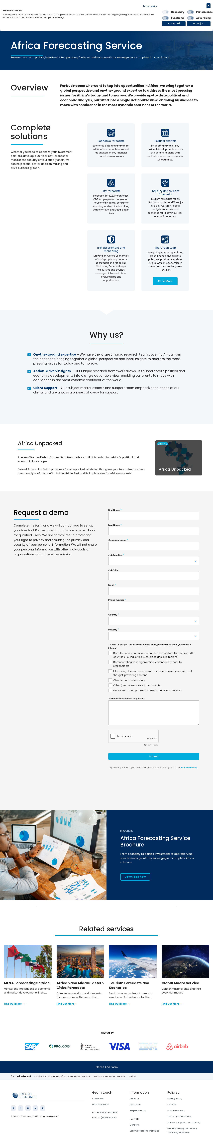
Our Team (135, 1104)
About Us (134, 1098)
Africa (132, 1076)
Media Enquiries (100, 1104)
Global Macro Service (180, 983)
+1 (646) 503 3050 (107, 1117)
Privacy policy (150, 6)
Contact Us (98, 1098)
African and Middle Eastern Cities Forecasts (80, 985)
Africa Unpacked (175, 469)
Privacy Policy (174, 1098)
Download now (135, 877)
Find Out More (14, 1003)
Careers (134, 1124)
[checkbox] (165, 12)
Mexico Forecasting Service (109, 1076)
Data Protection (175, 1110)
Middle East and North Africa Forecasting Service (62, 1076)
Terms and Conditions (179, 1116)
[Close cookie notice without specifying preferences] (209, 5)
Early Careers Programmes (144, 1130)
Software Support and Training (183, 1122)
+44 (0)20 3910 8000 (107, 1112)
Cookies (171, 1104)
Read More (165, 281)
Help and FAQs (138, 1110)
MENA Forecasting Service (27, 983)
